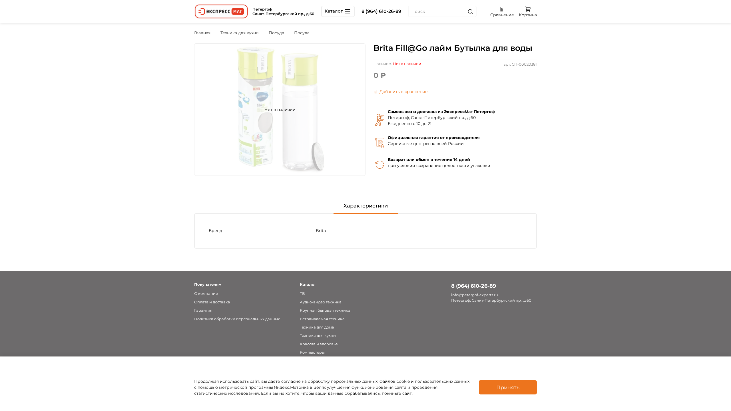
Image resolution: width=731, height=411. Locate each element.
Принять (507, 387)
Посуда (276, 32)
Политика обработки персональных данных (237, 319)
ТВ (302, 293)
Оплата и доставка (212, 302)
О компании (206, 293)
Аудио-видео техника (321, 302)
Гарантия (203, 310)
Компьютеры (312, 352)
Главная (202, 32)
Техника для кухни (239, 32)
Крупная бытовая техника (325, 310)
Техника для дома (317, 327)
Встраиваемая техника (322, 319)
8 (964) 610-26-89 (381, 11)
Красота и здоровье (319, 344)
